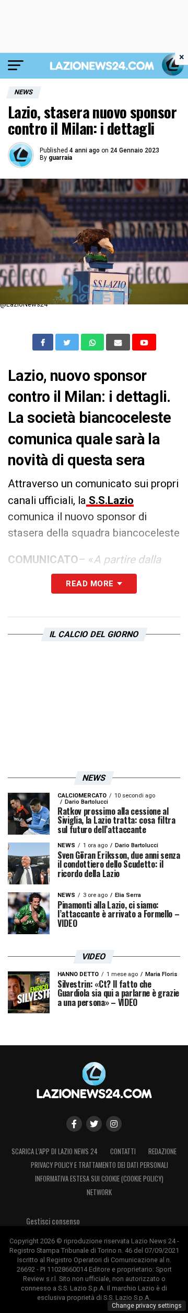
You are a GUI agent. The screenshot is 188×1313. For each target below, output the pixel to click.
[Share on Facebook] (43, 342)
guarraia (60, 157)
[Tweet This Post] (68, 342)
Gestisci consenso (53, 1221)
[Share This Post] (93, 342)
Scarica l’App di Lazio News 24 (54, 1151)
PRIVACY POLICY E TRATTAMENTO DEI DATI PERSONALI (99, 1165)
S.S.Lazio (110, 500)
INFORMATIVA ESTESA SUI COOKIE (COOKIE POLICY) (99, 1179)
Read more (89, 583)
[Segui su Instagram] (114, 1124)
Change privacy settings (147, 1305)
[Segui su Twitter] (94, 1124)
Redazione (162, 1151)
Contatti (123, 1151)
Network (99, 1192)
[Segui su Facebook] (74, 1124)
